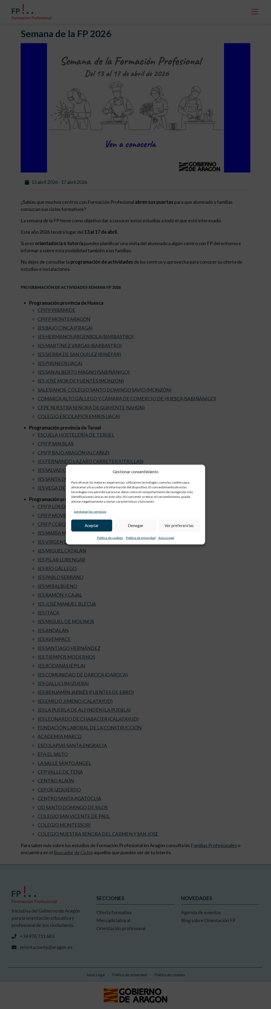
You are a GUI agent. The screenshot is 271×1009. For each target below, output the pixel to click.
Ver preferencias (179, 525)
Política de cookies (110, 537)
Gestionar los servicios (90, 511)
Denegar (135, 525)
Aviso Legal (166, 537)
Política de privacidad (141, 537)
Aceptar (92, 525)
